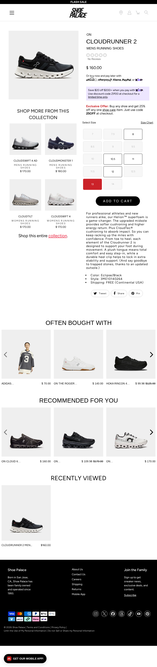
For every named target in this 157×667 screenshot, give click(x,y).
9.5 (133, 146)
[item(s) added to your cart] (138, 13)
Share (121, 293)
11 (133, 159)
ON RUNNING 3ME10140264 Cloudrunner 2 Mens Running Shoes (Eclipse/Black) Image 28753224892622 (42, 34)
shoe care (109, 110)
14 (113, 184)
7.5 (112, 134)
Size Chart (147, 122)
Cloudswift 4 (61, 216)
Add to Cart (117, 201)
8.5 (92, 146)
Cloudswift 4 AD (25, 160)
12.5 (133, 171)
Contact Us (78, 574)
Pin (138, 293)
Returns (76, 589)
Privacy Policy (58, 627)
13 (92, 184)
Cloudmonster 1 (61, 160)
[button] (25, 658)
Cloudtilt (25, 216)
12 (113, 171)
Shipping (77, 584)
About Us (77, 569)
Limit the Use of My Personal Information (25, 630)
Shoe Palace (18, 627)
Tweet (103, 293)
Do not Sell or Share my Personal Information (71, 630)
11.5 (92, 171)
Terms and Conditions (38, 627)
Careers (76, 579)
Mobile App (78, 594)
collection (57, 235)
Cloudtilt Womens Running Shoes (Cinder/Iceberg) (20, 184)
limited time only (98, 97)
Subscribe (130, 595)
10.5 (113, 159)
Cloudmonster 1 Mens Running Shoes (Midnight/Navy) (58, 128)
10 (92, 158)
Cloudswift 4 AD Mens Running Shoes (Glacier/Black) (23, 128)
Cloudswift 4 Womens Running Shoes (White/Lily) (58, 184)
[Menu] (12, 13)
